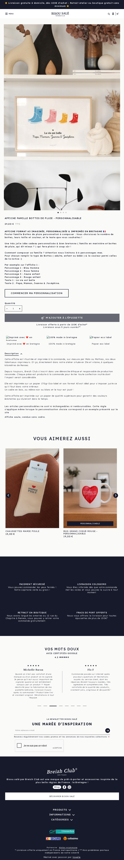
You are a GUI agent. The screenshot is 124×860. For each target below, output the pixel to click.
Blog (57, 787)
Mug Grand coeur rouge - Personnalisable (80, 532)
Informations (60, 814)
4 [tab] (66, 212)
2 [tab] (60, 212)
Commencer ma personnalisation (37, 293)
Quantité (10, 303)
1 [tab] (58, 212)
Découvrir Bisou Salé (62, 796)
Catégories (60, 819)
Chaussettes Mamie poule (22, 531)
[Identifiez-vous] (113, 13)
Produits (60, 809)
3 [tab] (63, 212)
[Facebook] (64, 787)
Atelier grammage (68, 847)
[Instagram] (69, 787)
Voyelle (76, 857)
